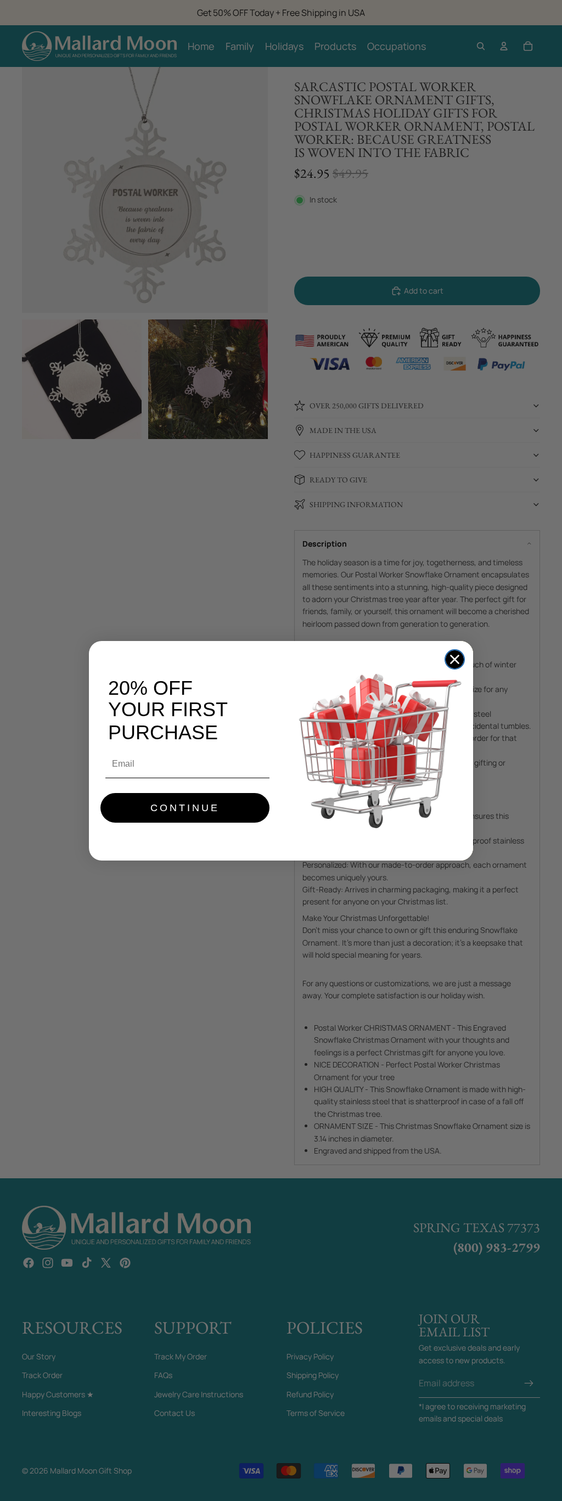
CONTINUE (185, 807)
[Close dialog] (454, 659)
